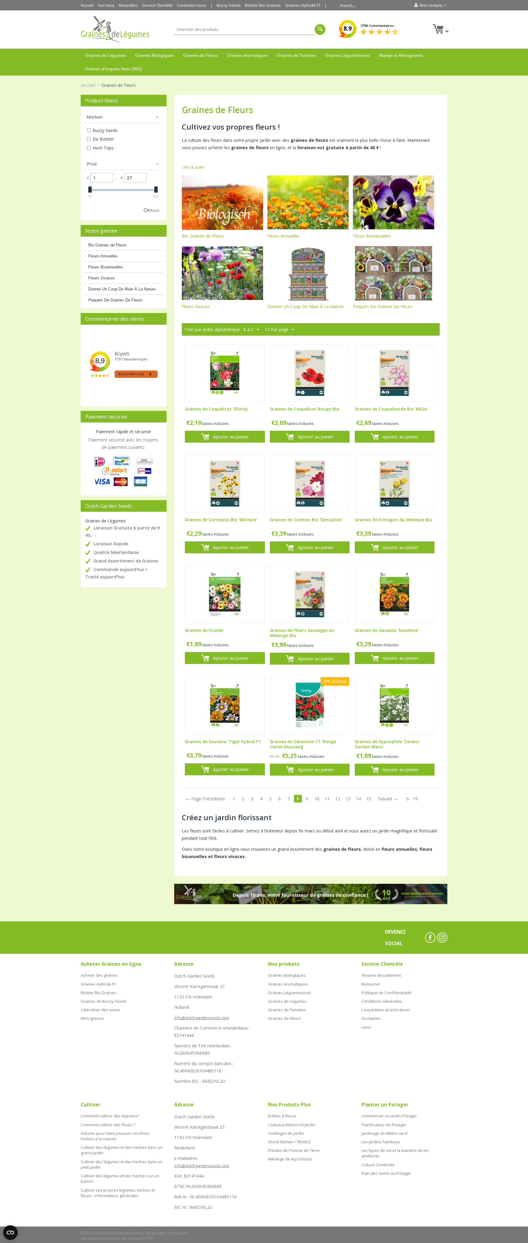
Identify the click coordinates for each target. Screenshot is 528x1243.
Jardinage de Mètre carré (384, 1133)
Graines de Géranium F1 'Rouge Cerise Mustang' (303, 744)
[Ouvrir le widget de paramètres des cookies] (10, 1232)
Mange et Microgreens (401, 55)
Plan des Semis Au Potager (386, 1173)
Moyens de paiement (381, 975)
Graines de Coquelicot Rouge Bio (304, 409)
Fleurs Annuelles (103, 256)
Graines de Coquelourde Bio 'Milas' (391, 409)
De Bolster (103, 139)
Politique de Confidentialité (386, 992)
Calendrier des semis (100, 1009)
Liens (366, 1027)
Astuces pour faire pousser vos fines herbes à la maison (115, 1136)
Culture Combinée (378, 1164)
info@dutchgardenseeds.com (201, 1017)
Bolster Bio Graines (263, 5)
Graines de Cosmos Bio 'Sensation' (306, 519)
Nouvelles (128, 5)
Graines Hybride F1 (303, 5)
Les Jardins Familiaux (380, 1142)
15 (368, 799)
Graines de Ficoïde (204, 630)
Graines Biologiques (154, 55)
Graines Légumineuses (347, 55)
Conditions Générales (381, 1001)
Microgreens (92, 1018)
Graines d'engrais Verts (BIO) (113, 68)
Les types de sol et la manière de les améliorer (395, 1153)
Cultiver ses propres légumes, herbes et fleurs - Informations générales (118, 1192)
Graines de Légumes (105, 55)
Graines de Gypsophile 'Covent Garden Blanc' (387, 744)
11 (327, 799)
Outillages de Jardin (286, 1133)
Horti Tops (103, 148)
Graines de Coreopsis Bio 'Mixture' (221, 519)
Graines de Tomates (296, 55)
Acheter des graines (99, 975)
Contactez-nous (191, 5)
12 (337, 799)
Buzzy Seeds (229, 5)
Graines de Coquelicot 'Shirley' (217, 409)
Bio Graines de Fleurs (107, 245)
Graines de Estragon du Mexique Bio (393, 519)
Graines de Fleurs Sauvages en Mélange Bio (302, 633)
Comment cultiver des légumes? (110, 1116)
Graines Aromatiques (247, 55)
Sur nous (106, 5)
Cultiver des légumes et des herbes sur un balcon (120, 1178)
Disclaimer (371, 1018)
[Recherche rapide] (320, 29)
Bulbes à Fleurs (282, 1116)
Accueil (87, 5)
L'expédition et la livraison (385, 1009)
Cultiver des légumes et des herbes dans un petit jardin (122, 1164)
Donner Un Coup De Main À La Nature (122, 289)
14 (358, 799)
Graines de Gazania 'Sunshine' (387, 630)
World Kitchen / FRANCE (289, 1142)
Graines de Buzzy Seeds (104, 1001)
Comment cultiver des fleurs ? (108, 1124)
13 (348, 799)
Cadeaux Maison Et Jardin (291, 1124)
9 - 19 (412, 799)
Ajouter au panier (231, 436)
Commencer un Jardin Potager (389, 1116)
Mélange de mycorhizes (290, 1159)
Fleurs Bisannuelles (105, 267)
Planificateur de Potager (383, 1124)
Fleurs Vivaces (101, 278)
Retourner (370, 984)
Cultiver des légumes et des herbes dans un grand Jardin (122, 1150)
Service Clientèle (157, 5)
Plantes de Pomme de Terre (294, 1150)
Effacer (154, 210)
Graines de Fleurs (200, 55)
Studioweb (178, 1233)
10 (316, 799)
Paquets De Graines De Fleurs (115, 300)
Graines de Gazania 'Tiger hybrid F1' (223, 741)
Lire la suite (193, 167)
